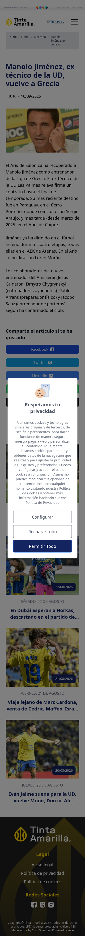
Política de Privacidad (43, 502)
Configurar (42, 517)
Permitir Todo (42, 546)
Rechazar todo (42, 531)
